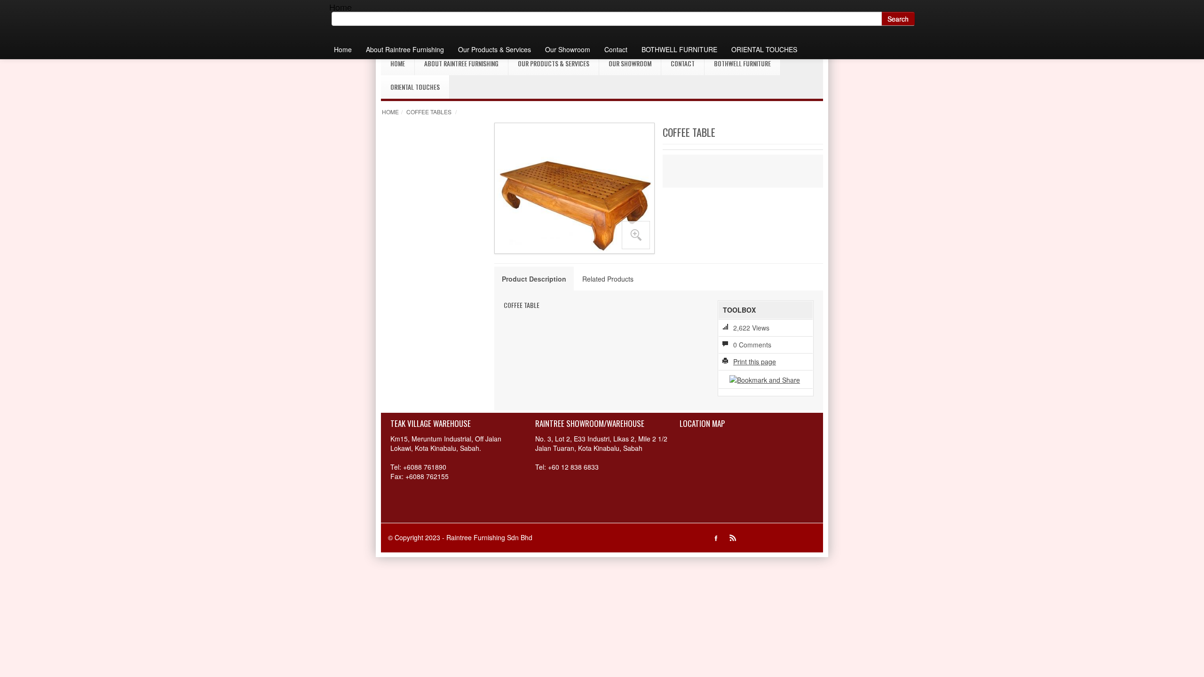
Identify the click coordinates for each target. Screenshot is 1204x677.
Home (390, 112)
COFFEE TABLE (521, 305)
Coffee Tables (429, 112)
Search (898, 19)
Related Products (608, 278)
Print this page (754, 361)
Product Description (534, 278)
